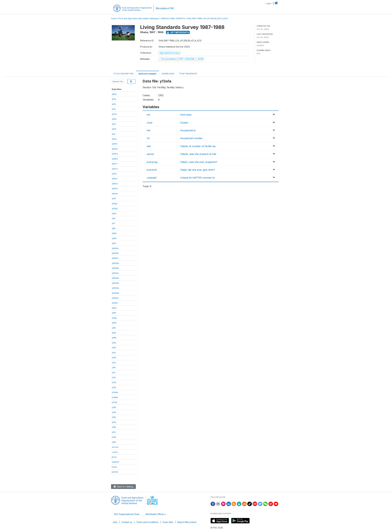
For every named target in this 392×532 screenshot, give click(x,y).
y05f (114, 198)
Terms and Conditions (147, 522)
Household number (191, 138)
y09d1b (115, 253)
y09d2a (115, 263)
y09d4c (115, 298)
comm (115, 452)
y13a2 (114, 402)
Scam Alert (167, 522)
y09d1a (115, 248)
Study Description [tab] (123, 73)
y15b (114, 427)
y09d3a (115, 278)
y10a (114, 342)
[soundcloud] (244, 503)
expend (115, 462)
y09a (114, 233)
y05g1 (114, 203)
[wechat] (265, 503)
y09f (114, 313)
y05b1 (114, 143)
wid (149, 146)
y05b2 (115, 149)
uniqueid (151, 177)
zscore (115, 447)
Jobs (115, 522)
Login (268, 3)
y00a (114, 94)
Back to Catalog (125, 486)
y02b (114, 119)
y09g (114, 318)
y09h (114, 322)
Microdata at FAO (165, 8)
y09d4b (115, 293)
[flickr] (218, 503)
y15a (114, 422)
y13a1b (115, 397)
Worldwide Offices (155, 514)
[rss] (234, 503)
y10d (114, 357)
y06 (113, 218)
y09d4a (115, 288)
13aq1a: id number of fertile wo (198, 146)
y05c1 (114, 163)
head (114, 467)
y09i (114, 328)
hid (148, 130)
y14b (114, 417)
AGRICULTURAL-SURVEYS (173, 18)
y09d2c (115, 273)
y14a (114, 412)
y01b (114, 104)
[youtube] (276, 503)
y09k (114, 337)
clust (149, 122)
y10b (114, 347)
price (114, 457)
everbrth (152, 169)
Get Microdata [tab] (189, 73)
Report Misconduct (186, 522)
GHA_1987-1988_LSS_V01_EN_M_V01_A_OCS (207, 18)
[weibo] (270, 503)
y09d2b (115, 268)
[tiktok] (249, 503)
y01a (114, 99)
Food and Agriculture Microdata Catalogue (139, 18)
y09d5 (115, 303)
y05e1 (114, 178)
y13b (114, 407)
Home (114, 18)
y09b (114, 238)
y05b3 (115, 153)
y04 (113, 134)
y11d (114, 377)
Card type (185, 114)
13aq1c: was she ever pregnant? (198, 161)
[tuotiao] (255, 503)
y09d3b (115, 283)
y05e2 (115, 183)
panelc (115, 472)
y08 (113, 228)
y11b (114, 367)
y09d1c (115, 258)
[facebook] (213, 503)
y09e (114, 308)
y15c (114, 432)
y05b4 (115, 159)
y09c (114, 243)
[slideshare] (239, 503)
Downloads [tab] (168, 73)
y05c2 (115, 168)
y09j (114, 332)
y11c (114, 372)
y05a (114, 139)
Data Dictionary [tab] (147, 74)
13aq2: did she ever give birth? (197, 169)
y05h (114, 213)
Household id (187, 130)
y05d (114, 173)
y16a (114, 437)
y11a (114, 362)
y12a (114, 382)
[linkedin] (228, 503)
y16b (114, 442)
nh (148, 138)
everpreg (152, 161)
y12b (114, 387)
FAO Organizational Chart (126, 514)
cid (148, 114)
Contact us (126, 522)
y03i (114, 124)
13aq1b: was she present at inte (198, 154)
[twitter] (260, 503)
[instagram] (223, 503)
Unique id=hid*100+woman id (197, 177)
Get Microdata (179, 32)
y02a (114, 114)
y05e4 (115, 193)
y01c (114, 109)
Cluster (184, 122)
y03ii (114, 129)
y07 (113, 223)
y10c (114, 352)
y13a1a (115, 392)
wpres (150, 154)
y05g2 (115, 208)
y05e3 (115, 188)
